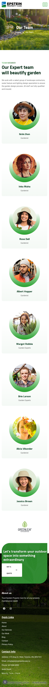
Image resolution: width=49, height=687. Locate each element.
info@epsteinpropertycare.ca (18, 661)
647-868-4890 (13, 665)
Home (18, 32)
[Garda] (12, 4)
